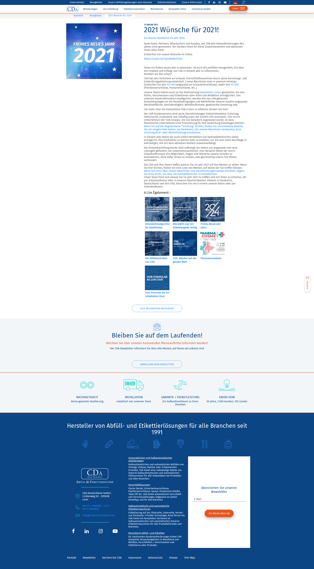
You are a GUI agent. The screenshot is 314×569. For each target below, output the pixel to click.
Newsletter (89, 557)
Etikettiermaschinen (134, 9)
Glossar (173, 557)
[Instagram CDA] (219, 2)
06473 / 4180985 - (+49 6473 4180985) (95, 507)
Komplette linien (177, 9)
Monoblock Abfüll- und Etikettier (146, 533)
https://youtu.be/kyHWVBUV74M (163, 58)
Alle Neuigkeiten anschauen (157, 308)
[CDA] (72, 9)
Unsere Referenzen (192, 2)
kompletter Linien (210, 92)
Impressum (134, 557)
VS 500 (235, 84)
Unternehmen (77, 2)
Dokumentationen (166, 2)
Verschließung (110, 9)
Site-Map (189, 557)
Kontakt (71, 557)
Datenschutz (155, 557)
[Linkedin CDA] (214, 2)
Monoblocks (156, 9)
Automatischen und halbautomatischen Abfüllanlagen (150, 459)
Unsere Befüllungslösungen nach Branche (130, 2)
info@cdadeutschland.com (98, 515)
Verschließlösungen (139, 484)
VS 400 (171, 84)
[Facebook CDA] (209, 2)
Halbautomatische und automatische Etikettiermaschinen (148, 507)
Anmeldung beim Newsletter (157, 364)
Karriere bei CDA (112, 557)
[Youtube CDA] (225, 2)
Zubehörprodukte (201, 9)
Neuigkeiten (96, 2)
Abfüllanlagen (90, 9)
